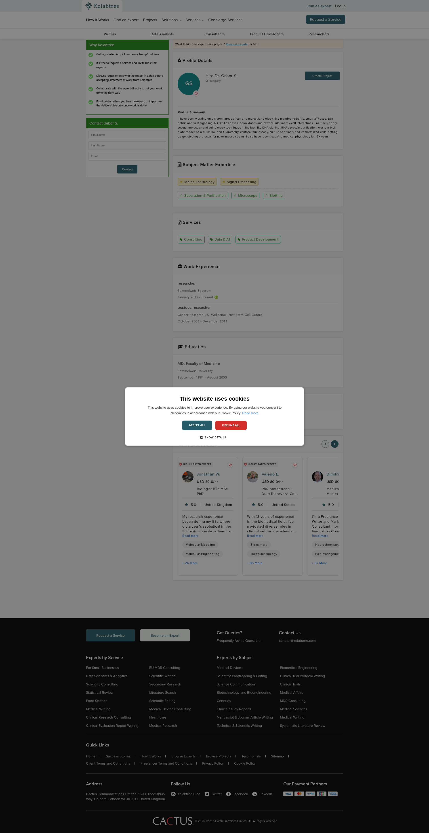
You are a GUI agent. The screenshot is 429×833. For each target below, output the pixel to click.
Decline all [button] (231, 425)
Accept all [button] (197, 425)
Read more (250, 413)
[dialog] (214, 416)
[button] (214, 437)
